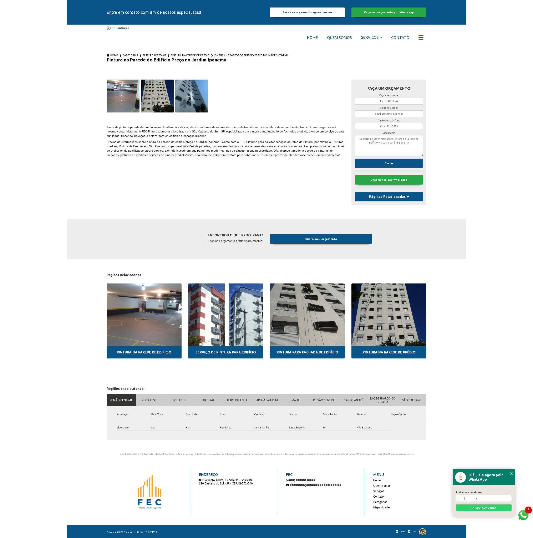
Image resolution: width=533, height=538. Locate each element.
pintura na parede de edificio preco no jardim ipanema (251, 55)
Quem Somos (339, 37)
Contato (400, 37)
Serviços (370, 37)
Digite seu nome (389, 95)
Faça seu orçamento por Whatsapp (389, 12)
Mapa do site (381, 507)
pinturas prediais (154, 55)
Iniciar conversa (484, 507)
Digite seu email (389, 107)
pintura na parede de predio (190, 55)
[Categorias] (421, 37)
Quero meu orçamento (321, 238)
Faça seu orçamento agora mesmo (307, 12)
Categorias (130, 55)
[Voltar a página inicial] (118, 37)
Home (312, 37)
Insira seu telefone (469, 492)
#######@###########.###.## (315, 485)
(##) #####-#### (302, 480)
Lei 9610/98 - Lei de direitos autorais (395, 454)
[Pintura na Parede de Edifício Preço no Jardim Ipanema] (123, 96)
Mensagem (388, 133)
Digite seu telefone (389, 120)
